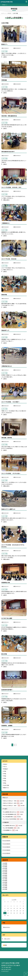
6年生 (5, 783)
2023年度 (5, 868)
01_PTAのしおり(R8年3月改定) (13, 819)
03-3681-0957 (7, 967)
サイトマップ (5, 971)
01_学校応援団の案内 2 (12, 816)
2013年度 (5, 885)
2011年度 (5, 889)
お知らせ (5, 764)
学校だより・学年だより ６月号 (13, 803)
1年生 (5, 771)
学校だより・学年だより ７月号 (14, 801)
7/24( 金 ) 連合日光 (6, 840)
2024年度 (5, 866)
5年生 (5, 780)
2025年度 (5, 865)
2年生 (5, 773)
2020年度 (5, 873)
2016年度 (5, 880)
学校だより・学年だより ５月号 (14, 805)
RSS (6, 945)
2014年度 (5, 884)
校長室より (6, 769)
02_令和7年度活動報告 (12, 828)
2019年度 (5, 875)
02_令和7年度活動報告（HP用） (13, 814)
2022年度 (5, 870)
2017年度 (5, 879)
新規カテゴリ (6, 787)
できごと (5, 766)
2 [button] (14, 745)
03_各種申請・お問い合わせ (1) (14, 812)
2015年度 (5, 882)
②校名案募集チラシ (11, 830)
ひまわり (5, 57)
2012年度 (5, 887)
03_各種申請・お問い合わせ (13, 825)
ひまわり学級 (6, 785)
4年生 (5, 778)
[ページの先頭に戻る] (26, 974)
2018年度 (5, 877)
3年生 (4, 200)
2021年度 (5, 872)
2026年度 (5, 863)
